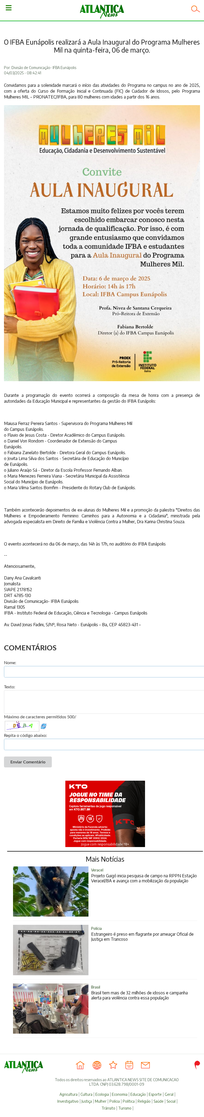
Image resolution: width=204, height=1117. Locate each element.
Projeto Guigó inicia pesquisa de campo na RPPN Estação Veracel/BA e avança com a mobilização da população (144, 875)
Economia (120, 1094)
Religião (144, 1101)
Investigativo (68, 1101)
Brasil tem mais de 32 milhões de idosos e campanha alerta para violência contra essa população (139, 992)
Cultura (86, 1094)
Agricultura (69, 1094)
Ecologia (102, 1094)
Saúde (159, 1101)
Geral (169, 1094)
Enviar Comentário (27, 762)
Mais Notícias (105, 859)
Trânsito (108, 1108)
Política (129, 1101)
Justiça (87, 1101)
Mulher (101, 1101)
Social (171, 1101)
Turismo (124, 1108)
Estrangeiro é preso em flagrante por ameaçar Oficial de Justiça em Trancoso (142, 934)
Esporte (155, 1094)
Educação (138, 1094)
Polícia (114, 1101)
